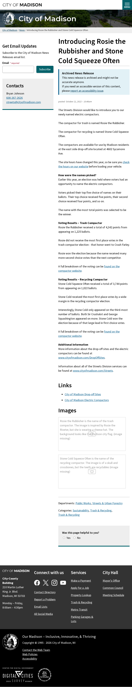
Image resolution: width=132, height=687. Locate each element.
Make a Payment (81, 580)
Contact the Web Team (36, 650)
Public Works (83, 503)
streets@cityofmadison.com (23, 102)
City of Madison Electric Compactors (87, 400)
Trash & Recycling (101, 510)
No (78, 538)
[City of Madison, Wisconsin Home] (10, 642)
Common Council (113, 588)
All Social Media (43, 614)
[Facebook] (37, 583)
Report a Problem (45, 599)
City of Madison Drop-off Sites (83, 394)
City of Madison (47, 18)
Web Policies (30, 654)
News (22, 30)
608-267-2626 (14, 98)
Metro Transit (79, 609)
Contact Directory (45, 592)
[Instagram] (54, 583)
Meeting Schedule (113, 595)
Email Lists (40, 606)
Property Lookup (81, 595)
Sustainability (81, 510)
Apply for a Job (80, 588)
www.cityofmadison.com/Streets (93, 370)
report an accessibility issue (86, 91)
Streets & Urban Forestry (107, 503)
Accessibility (29, 658)
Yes (68, 538)
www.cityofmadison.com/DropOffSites (81, 357)
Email (10, 63)
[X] (46, 583)
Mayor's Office (111, 580)
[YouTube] (63, 583)
